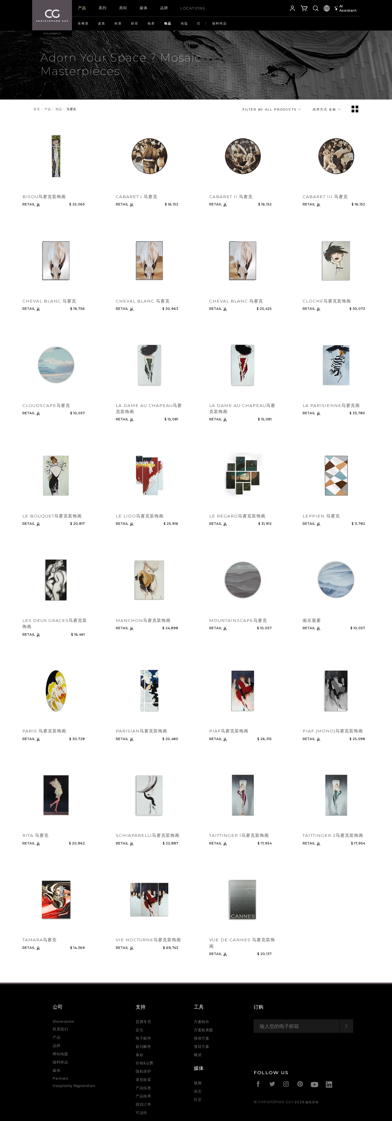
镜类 (151, 23)
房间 (123, 8)
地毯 (184, 23)
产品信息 (143, 1088)
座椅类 (83, 23)
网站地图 (60, 1054)
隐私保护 (143, 1071)
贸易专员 (143, 1022)
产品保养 (143, 1096)
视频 (198, 1083)
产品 (82, 8)
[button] (283, 9)
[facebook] (258, 1085)
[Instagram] (286, 1085)
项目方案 (201, 1046)
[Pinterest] (300, 1085)
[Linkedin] (329, 1085)
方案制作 (201, 1022)
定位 (139, 1030)
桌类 (101, 23)
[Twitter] (272, 1085)
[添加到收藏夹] (26, 184)
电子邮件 (143, 1038)
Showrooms (63, 1021)
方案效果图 (203, 1030)
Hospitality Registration (74, 1086)
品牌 (164, 8)
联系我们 (60, 1029)
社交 (198, 1099)
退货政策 (143, 1080)
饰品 (168, 23)
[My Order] (304, 9)
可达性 (141, 1113)
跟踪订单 (143, 1104)
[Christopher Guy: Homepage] (52, 15)
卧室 (134, 23)
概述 (198, 1055)
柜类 (118, 23)
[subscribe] (346, 1026)
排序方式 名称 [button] (325, 109)
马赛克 (71, 109)
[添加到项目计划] (38, 184)
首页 (36, 109)
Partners (60, 1078)
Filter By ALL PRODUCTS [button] (270, 109)
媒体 (144, 8)
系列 (103, 8)
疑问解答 (143, 1046)
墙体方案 (201, 1038)
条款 (139, 1055)
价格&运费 (144, 1063)
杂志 (198, 1091)
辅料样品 (219, 23)
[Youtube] (314, 1085)
